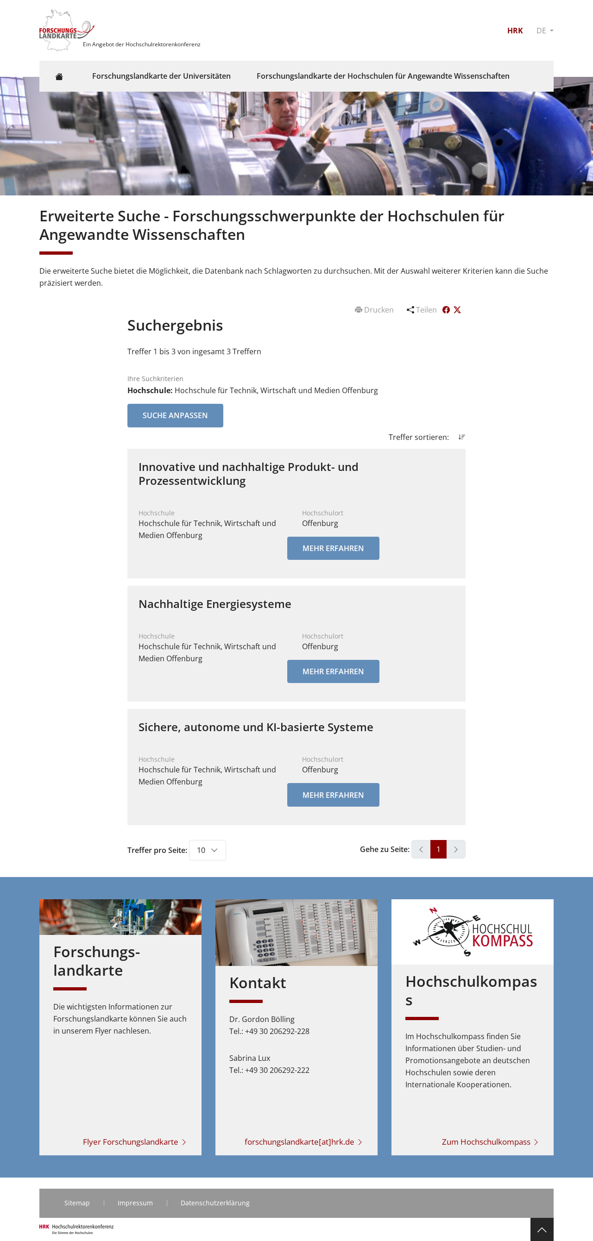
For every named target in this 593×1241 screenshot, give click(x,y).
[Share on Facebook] (447, 310)
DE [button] (542, 30)
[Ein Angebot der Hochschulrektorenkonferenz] (68, 30)
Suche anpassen (175, 415)
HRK (515, 30)
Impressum (135, 1202)
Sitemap (77, 1202)
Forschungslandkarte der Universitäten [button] (161, 76)
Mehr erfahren (333, 548)
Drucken (379, 310)
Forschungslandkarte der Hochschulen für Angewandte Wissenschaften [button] (383, 76)
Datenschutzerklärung (215, 1202)
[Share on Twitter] (457, 310)
